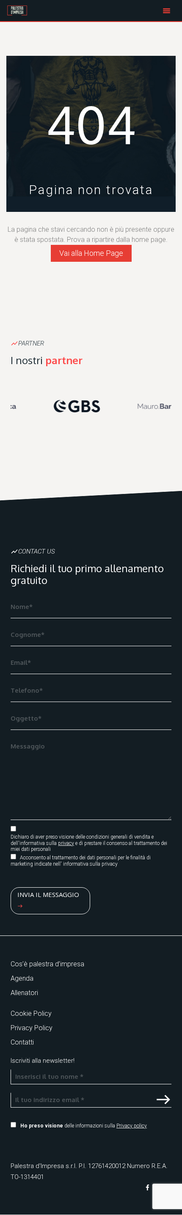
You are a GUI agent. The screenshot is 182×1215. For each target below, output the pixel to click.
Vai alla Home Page (91, 253)
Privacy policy (131, 1126)
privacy (66, 843)
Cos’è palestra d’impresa (47, 964)
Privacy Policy (31, 1028)
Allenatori (24, 993)
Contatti (22, 1042)
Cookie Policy (31, 1013)
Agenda (22, 978)
